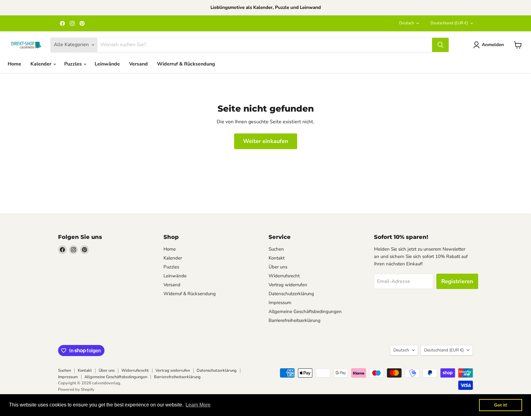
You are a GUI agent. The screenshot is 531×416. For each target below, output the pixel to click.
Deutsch (406, 23)
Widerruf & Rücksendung (186, 64)
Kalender (41, 64)
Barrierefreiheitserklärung (295, 320)
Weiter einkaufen (265, 141)
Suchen (276, 249)
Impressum (280, 302)
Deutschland (449, 23)
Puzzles (73, 64)
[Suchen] (440, 45)
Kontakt (277, 258)
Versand (138, 64)
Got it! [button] (500, 404)
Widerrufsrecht (284, 276)
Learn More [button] (198, 404)
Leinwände (107, 64)
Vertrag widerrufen (288, 285)
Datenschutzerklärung (291, 294)
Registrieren (457, 281)
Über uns (278, 267)
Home (14, 64)
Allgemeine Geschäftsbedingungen (305, 311)
